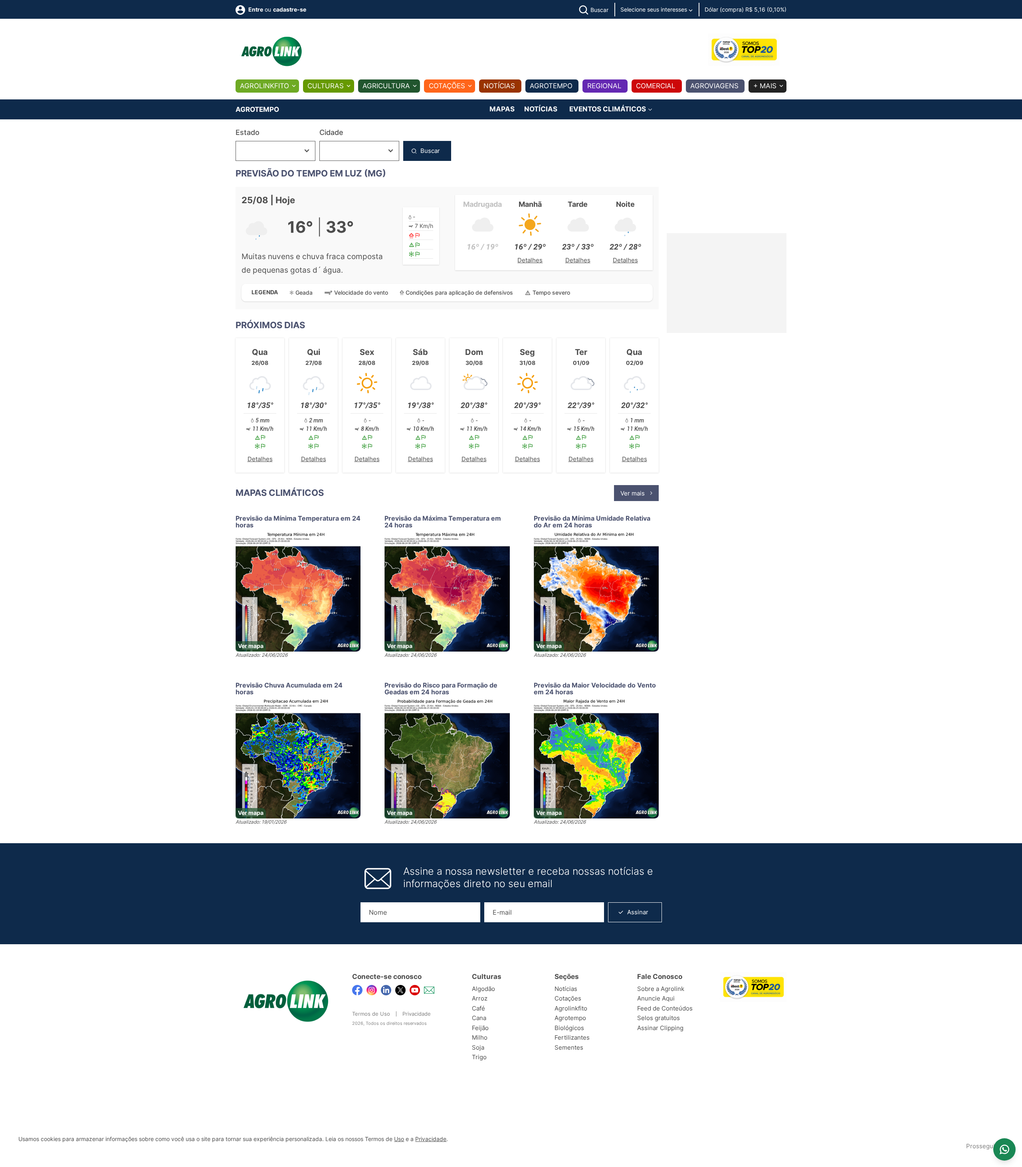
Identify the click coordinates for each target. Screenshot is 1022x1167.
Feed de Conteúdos (665, 1008)
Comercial (655, 86)
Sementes (569, 1047)
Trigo (479, 1057)
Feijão (480, 1028)
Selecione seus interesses (654, 9)
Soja (478, 1047)
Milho (479, 1037)
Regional (604, 86)
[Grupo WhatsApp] (1004, 1149)
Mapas (502, 109)
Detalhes (530, 260)
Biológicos (569, 1028)
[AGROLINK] (271, 51)
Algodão (483, 989)
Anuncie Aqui (656, 998)
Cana (479, 1018)
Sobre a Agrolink (660, 989)
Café (478, 1008)
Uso (399, 1139)
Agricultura (386, 86)
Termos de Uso (371, 1013)
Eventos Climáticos (608, 109)
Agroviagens (714, 86)
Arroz (479, 998)
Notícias (499, 86)
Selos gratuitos (658, 1018)
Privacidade (416, 1013)
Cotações (447, 86)
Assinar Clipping (660, 1028)
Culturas (325, 86)
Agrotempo (551, 86)
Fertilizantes (572, 1037)
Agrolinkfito (264, 86)
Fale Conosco (659, 977)
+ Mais (764, 86)
